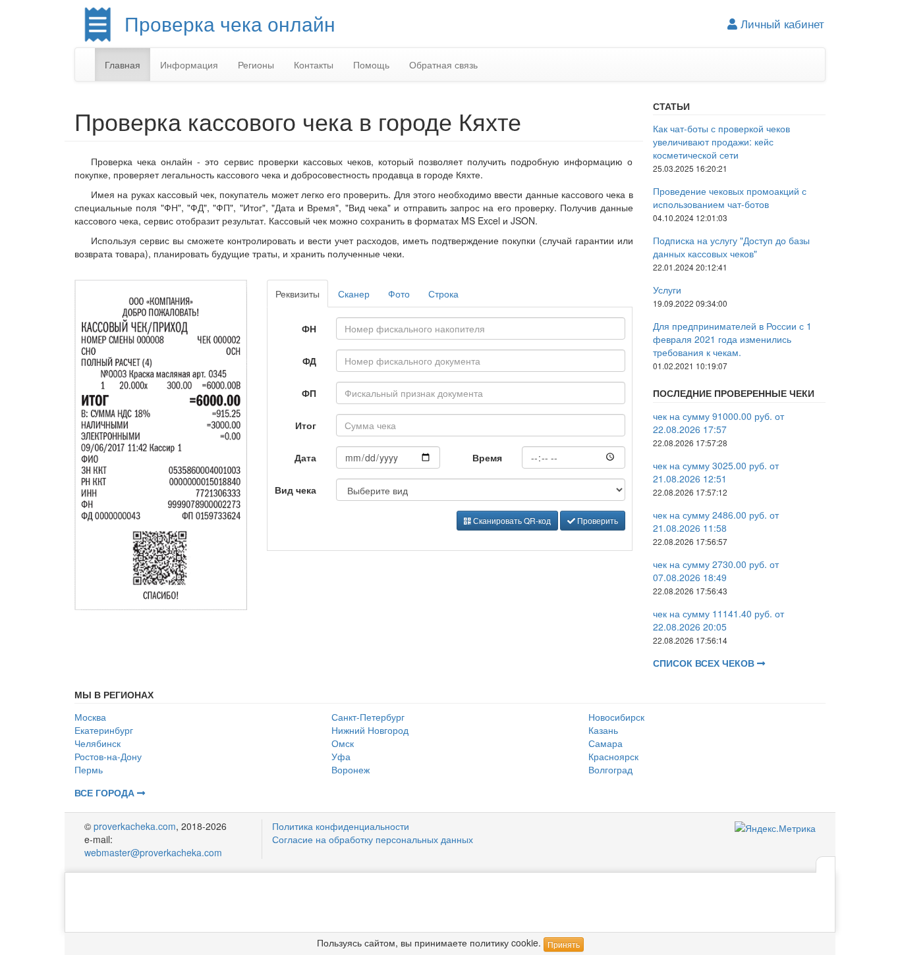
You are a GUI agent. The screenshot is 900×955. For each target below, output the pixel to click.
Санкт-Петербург (368, 716)
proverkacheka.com (135, 826)
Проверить (596, 520)
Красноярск (613, 756)
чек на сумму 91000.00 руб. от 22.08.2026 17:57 (718, 422)
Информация (189, 64)
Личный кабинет (780, 24)
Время (487, 457)
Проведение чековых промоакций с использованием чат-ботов (729, 197)
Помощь (371, 64)
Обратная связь (443, 64)
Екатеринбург (103, 729)
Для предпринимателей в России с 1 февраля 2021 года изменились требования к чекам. (732, 339)
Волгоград (610, 769)
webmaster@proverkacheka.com (153, 852)
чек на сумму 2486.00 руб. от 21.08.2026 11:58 (716, 521)
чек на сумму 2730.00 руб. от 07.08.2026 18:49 (716, 570)
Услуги (667, 289)
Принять (564, 944)
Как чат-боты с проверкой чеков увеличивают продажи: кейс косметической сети (721, 141)
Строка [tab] (443, 293)
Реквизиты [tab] (297, 293)
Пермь (88, 769)
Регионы (256, 64)
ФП (309, 393)
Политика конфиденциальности (340, 826)
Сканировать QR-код (511, 520)
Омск (342, 743)
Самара (605, 743)
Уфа (341, 756)
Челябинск (97, 743)
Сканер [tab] (354, 293)
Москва (90, 716)
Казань (603, 729)
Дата (305, 457)
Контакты (313, 64)
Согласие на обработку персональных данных (372, 839)
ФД (309, 360)
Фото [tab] (399, 293)
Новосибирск (616, 716)
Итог (305, 425)
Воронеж (350, 769)
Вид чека (295, 489)
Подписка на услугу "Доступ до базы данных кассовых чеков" (731, 247)
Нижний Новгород (369, 729)
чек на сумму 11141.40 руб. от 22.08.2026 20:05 (718, 620)
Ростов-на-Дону (108, 756)
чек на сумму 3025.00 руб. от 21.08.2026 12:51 (716, 472)
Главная (122, 64)
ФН (309, 328)
